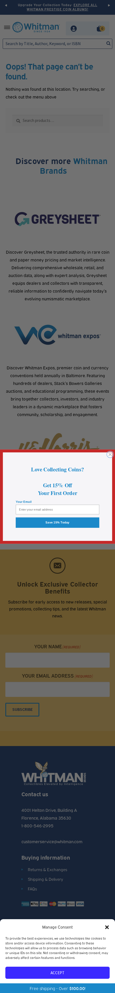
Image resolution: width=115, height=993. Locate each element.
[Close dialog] (110, 454)
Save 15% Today (57, 522)
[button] (107, 927)
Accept (57, 972)
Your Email (24, 501)
